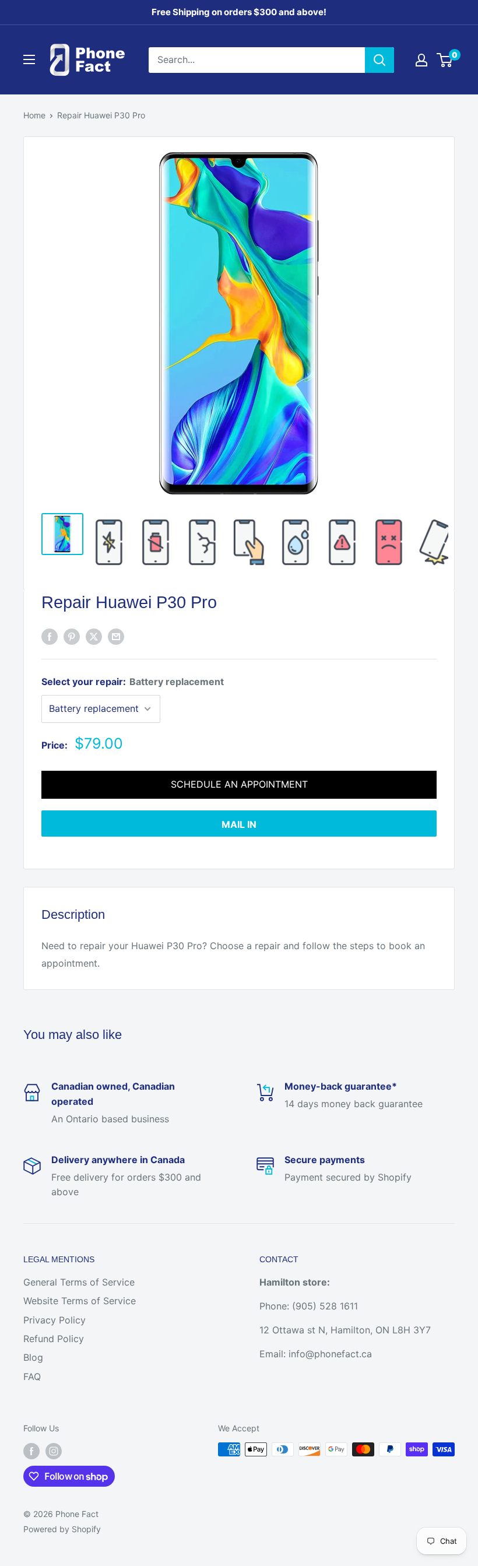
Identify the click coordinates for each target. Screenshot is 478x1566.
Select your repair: (132, 681)
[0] (445, 60)
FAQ (32, 1376)
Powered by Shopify (62, 1529)
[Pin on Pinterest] (72, 636)
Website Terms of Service (79, 1301)
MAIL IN (239, 824)
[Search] (379, 60)
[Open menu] (29, 59)
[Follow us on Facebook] (31, 1450)
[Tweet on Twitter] (94, 636)
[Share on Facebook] (49, 636)
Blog (33, 1357)
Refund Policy (53, 1338)
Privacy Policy (54, 1320)
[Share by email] (116, 636)
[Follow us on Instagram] (53, 1450)
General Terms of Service (79, 1282)
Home (34, 115)
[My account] (421, 60)
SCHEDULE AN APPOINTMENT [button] (239, 784)
